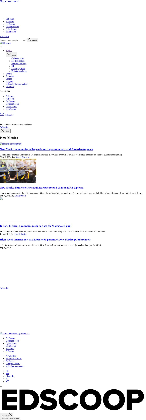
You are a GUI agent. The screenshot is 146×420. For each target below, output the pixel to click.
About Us (25, 333)
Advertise (4, 36)
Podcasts (10, 76)
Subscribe (9, 115)
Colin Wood (20, 195)
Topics (9, 50)
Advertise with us (14, 358)
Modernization (18, 61)
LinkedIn (10, 376)
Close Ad (5, 415)
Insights (9, 81)
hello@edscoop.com (15, 366)
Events (9, 73)
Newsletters (11, 356)
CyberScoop (11, 29)
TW (7, 373)
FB (7, 371)
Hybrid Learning (19, 63)
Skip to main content (9, 1)
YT (7, 381)
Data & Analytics (19, 71)
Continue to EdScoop (10, 418)
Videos (9, 79)
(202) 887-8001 (13, 363)
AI (12, 66)
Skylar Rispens (22, 157)
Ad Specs (10, 361)
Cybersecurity (17, 58)
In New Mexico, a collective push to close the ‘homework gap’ (35, 225)
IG (7, 378)
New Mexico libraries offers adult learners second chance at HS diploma (42, 187)
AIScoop (10, 21)
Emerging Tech (18, 68)
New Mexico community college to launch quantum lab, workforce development (46, 149)
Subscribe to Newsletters (17, 84)
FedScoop (10, 24)
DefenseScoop (12, 26)
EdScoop (10, 19)
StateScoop (11, 31)
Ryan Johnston (20, 234)
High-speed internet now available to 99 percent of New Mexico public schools (45, 239)
